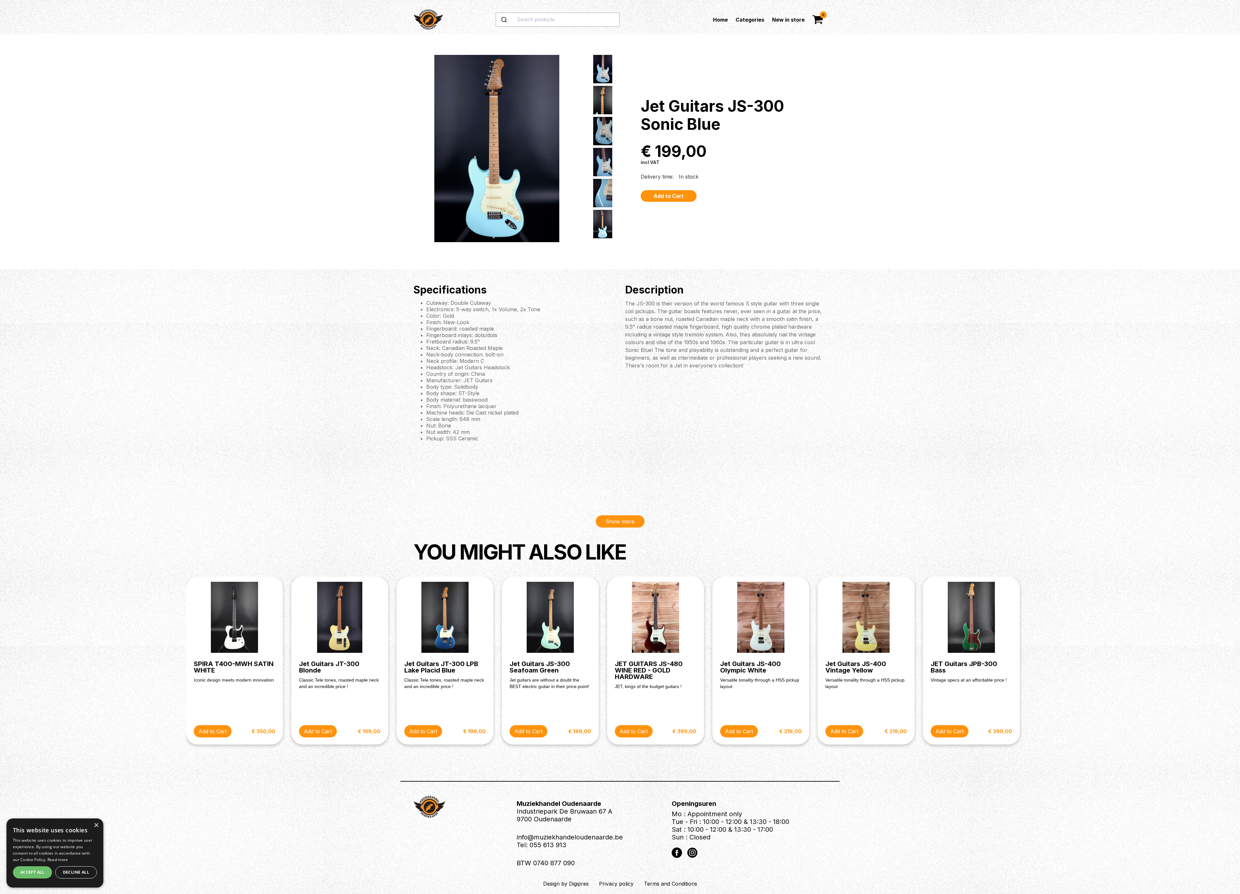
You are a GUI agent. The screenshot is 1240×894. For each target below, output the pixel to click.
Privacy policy (616, 883)
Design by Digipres (566, 883)
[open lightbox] (496, 152)
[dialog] (54, 853)
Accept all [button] (32, 872)
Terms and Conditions (670, 883)
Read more (57, 859)
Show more (620, 521)
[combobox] (578, 20)
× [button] (96, 825)
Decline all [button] (76, 872)
